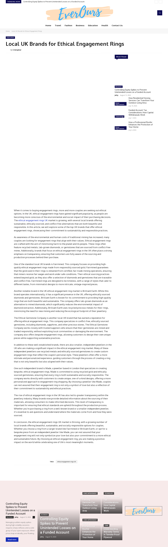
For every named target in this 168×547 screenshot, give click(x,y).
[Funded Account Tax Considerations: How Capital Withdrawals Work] (121, 113)
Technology (120, 116)
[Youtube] (18, 13)
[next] (160, 1)
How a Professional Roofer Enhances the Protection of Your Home (141, 124)
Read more (12, 540)
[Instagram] (11, 13)
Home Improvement (120, 103)
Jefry (116, 95)
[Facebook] (7, 13)
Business (119, 87)
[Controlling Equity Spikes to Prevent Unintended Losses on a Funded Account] (134, 73)
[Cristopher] (8, 50)
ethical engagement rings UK (66, 462)
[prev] (156, 1)
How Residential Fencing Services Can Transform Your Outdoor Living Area (141, 100)
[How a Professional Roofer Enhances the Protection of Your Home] (121, 126)
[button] (159, 12)
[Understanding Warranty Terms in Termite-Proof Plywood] (111, 527)
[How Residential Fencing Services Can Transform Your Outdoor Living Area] (121, 101)
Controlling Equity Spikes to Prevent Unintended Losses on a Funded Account (53, 2)
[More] (102, 473)
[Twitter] (15, 13)
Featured (10, 37)
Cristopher (17, 50)
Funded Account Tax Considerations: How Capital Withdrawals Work (141, 112)
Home (8, 31)
